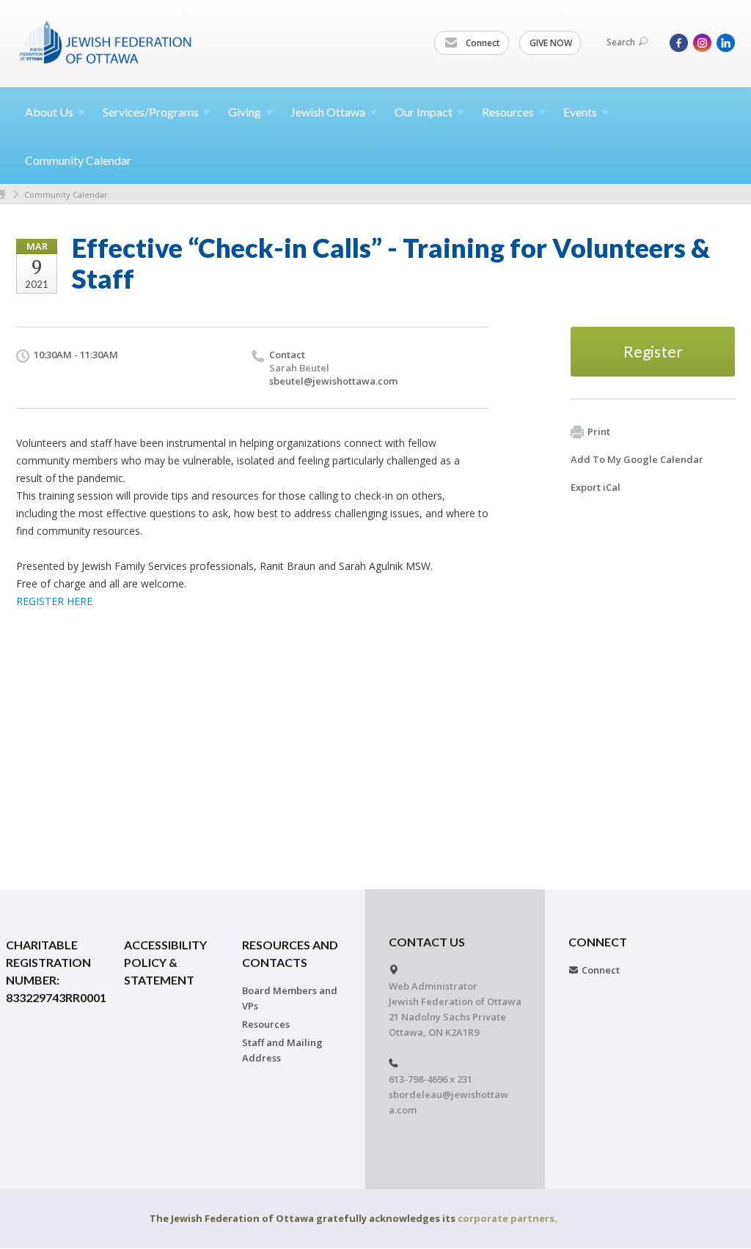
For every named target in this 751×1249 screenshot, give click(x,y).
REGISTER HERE (54, 601)
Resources (266, 1024)
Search (621, 42)
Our (424, 112)
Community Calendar (78, 160)
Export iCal (595, 487)
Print (598, 431)
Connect (482, 43)
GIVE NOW (551, 43)
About (49, 112)
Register (653, 351)
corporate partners (506, 1218)
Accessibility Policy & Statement (165, 962)
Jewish (327, 112)
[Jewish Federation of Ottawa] (106, 42)
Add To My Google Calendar (637, 459)
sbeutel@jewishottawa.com (333, 381)
